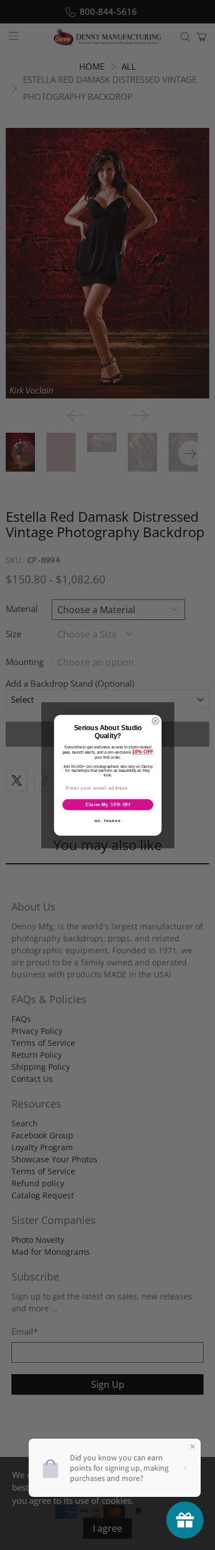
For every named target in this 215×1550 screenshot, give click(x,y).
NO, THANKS (108, 821)
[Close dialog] (155, 721)
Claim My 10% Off (107, 804)
